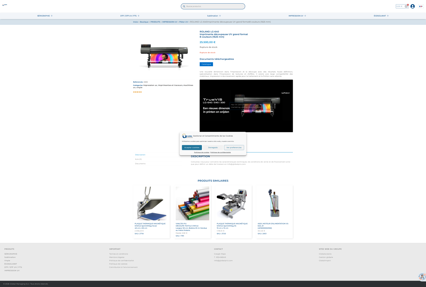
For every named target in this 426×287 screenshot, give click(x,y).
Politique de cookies (201, 152)
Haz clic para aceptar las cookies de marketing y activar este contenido (246, 106)
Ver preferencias (234, 147)
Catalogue (206, 64)
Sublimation (212, 16)
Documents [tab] (140, 164)
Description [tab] (140, 155)
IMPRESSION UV (296, 16)
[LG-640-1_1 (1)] (164, 53)
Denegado (213, 147)
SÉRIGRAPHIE (43, 16)
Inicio (135, 22)
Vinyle (139, 87)
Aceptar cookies (191, 147)
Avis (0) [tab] (138, 159)
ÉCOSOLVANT (380, 16)
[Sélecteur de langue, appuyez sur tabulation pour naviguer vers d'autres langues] (421, 6)
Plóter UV (183, 22)
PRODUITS (155, 22)
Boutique (144, 22)
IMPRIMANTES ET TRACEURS (170, 85)
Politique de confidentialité (220, 152)
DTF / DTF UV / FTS (128, 16)
